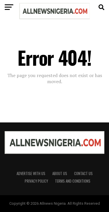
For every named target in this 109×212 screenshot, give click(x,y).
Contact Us (83, 173)
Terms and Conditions (72, 181)
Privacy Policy (36, 181)
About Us (59, 173)
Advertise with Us (31, 173)
